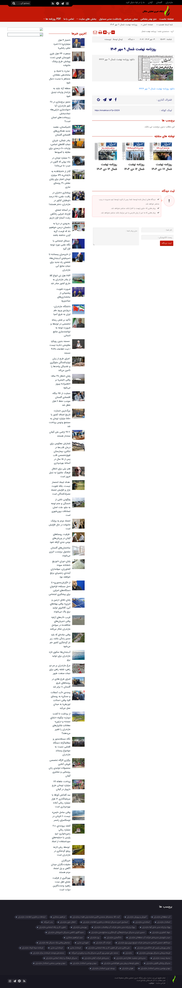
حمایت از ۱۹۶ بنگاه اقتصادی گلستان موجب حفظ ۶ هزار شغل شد (61, 399)
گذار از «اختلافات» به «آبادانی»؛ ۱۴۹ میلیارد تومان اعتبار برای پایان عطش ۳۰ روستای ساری (59, 179)
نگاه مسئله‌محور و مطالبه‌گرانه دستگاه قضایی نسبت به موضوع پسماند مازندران (61, 746)
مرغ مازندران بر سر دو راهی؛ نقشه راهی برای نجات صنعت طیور (59, 669)
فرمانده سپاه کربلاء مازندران (32, 947)
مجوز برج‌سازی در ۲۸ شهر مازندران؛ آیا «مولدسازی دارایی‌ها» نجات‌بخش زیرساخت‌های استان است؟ (60, 111)
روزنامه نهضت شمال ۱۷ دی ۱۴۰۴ (162, 166)
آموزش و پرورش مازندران (136, 916)
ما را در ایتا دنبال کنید (135, 2)
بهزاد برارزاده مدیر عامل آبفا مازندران (156, 927)
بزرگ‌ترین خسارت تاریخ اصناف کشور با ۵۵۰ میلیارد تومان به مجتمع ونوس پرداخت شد (59, 418)
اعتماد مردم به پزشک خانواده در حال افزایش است (59, 525)
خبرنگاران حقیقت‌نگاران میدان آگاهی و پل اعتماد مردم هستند (60, 866)
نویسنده (108, 39)
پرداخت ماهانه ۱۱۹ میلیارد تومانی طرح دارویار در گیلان (61, 785)
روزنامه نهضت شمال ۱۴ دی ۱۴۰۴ (107, 166)
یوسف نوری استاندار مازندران (103, 968)
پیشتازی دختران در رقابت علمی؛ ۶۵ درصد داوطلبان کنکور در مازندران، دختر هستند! (59, 198)
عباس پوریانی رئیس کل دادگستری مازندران (153, 947)
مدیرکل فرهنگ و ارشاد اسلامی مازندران (61, 958)
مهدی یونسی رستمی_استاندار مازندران (50, 963)
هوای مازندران (127, 968)
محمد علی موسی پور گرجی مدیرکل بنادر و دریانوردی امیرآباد (94, 952)
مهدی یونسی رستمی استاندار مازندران (155, 968)
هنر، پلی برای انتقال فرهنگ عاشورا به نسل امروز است (59, 472)
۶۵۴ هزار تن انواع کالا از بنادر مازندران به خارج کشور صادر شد (60, 279)
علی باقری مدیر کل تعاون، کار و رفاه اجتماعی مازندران (109, 947)
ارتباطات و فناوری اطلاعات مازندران (32, 916)
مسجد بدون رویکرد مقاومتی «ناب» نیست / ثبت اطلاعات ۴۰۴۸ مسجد (59, 347)
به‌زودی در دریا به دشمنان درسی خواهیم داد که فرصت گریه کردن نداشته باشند (59, 229)
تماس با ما (69, 19)
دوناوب (152, 983)
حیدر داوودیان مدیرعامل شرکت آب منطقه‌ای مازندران (149, 937)
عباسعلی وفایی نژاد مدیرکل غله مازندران (54, 942)
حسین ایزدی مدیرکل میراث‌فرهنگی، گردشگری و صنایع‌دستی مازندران (118, 932)
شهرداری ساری (83, 942)
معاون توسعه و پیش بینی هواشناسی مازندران (121, 963)
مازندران (169, 2)
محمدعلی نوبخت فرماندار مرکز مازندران (48, 952)
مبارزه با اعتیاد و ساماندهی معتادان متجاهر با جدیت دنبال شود (59, 77)
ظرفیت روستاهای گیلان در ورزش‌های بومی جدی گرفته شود (60, 538)
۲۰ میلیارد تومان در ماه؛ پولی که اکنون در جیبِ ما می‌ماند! (60, 162)
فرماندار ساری (75, 947)
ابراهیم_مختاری (59, 916)
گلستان (159, 2)
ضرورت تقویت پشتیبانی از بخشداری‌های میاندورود (63, 295)
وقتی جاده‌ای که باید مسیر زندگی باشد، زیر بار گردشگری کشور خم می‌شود (60, 640)
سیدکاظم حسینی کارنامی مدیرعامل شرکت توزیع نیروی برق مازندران (144, 942)
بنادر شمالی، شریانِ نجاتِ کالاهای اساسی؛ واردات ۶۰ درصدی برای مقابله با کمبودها (59, 146)
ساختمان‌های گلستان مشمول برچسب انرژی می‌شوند (59, 551)
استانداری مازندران (142, 922)
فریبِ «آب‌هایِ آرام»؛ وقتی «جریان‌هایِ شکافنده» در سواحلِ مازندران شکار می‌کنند (60, 623)
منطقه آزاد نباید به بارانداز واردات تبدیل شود (60, 92)
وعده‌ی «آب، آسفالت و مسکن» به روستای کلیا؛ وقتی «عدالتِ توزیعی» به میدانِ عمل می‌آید (60, 700)
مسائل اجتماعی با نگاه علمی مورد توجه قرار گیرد (60, 245)
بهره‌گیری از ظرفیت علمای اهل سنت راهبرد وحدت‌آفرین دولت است (61, 884)
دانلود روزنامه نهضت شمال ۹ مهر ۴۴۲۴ (157, 89)
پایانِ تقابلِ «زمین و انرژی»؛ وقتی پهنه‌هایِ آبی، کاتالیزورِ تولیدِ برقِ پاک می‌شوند (60, 606)
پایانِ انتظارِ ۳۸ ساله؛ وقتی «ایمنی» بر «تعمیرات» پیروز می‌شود (60, 382)
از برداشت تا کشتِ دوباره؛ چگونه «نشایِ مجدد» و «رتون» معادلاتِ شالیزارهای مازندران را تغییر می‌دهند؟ (60, 723)
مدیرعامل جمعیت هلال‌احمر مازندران (131, 958)
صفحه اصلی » (147, 24)
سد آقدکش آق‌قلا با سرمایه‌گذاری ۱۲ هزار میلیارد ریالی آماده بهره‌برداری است (61, 801)
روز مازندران (94, 937)
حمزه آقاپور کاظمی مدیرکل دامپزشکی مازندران (66, 932)
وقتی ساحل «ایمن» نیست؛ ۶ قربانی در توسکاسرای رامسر (61, 816)
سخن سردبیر (131, 19)
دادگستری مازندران (114, 937)
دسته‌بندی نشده (163, 31)
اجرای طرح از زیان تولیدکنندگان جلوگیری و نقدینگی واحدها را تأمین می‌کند (60, 364)
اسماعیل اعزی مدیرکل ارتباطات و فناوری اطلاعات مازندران (105, 922)
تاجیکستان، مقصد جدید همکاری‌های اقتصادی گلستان (61, 131)
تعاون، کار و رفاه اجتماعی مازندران (52, 927)
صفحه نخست (166, 19)
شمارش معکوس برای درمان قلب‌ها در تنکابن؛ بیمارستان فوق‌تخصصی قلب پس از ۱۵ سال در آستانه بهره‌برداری (60, 453)
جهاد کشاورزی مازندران (161, 932)
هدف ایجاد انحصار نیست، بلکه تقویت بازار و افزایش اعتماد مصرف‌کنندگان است (60, 488)
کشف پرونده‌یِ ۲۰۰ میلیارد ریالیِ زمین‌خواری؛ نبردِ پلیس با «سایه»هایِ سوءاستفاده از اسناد (61, 833)
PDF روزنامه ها (53, 19)
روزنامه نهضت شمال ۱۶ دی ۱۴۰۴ (134, 166)
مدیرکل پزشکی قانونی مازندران (158, 963)
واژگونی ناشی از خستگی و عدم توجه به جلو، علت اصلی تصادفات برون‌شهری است (60, 507)
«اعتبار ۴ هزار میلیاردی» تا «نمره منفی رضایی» (61, 44)
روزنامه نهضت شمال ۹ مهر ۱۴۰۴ (133, 49)
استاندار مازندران (163, 922)
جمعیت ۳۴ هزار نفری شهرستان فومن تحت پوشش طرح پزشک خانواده (60, 59)
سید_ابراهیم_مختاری (74, 937)
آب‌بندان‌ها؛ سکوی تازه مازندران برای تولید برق (59, 656)
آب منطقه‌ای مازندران (162, 916)
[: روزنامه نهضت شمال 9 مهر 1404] (95, 32)
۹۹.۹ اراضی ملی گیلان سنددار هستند (59, 434)
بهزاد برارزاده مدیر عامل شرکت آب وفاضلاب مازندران (114, 927)
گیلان (150, 2)
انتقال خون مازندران (68, 922)
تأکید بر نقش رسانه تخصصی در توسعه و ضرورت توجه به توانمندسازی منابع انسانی (60, 327)
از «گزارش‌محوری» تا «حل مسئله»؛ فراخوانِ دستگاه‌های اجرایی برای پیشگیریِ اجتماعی (59, 588)
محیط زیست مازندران (161, 958)
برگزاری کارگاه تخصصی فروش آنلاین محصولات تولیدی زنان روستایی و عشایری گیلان (59, 768)
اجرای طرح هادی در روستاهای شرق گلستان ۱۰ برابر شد (61, 683)
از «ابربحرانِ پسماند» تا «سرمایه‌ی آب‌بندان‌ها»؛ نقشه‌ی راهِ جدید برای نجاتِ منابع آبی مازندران (59, 262)
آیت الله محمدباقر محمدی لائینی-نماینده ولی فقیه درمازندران (96, 916)
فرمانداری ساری (57, 947)
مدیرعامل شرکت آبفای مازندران (97, 958)
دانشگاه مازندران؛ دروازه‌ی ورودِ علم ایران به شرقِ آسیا (61, 310)
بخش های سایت (87, 19)
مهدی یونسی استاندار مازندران (85, 963)
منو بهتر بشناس (148, 19)
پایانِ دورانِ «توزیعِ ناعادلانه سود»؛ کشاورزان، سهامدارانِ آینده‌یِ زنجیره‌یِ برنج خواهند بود (60, 569)
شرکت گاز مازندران (103, 942)
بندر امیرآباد (48, 922)
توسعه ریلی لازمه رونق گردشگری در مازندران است (61, 851)
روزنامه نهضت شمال (149, 31)
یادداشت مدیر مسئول (110, 19)
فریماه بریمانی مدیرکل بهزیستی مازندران (154, 952)
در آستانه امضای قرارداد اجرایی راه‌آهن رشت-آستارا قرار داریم (60, 214)
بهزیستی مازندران (80, 927)
